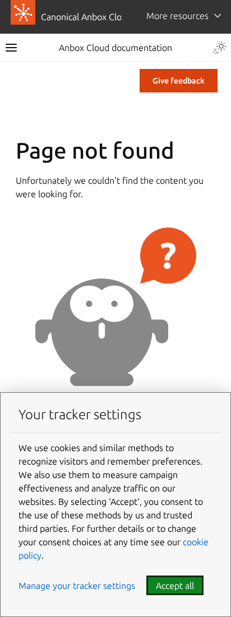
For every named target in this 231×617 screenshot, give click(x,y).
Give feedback (179, 80)
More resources (177, 16)
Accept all (175, 586)
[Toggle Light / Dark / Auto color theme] (220, 47)
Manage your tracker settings (77, 586)
